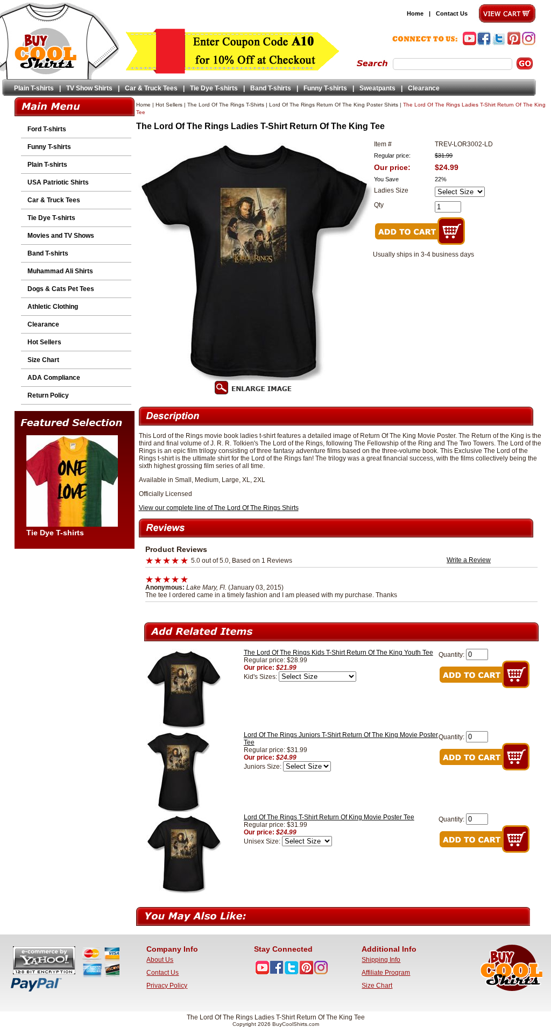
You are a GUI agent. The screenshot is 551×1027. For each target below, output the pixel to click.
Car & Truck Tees (151, 88)
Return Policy (48, 395)
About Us (159, 960)
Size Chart (43, 360)
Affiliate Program (386, 972)
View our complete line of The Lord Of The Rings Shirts (219, 508)
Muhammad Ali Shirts (60, 271)
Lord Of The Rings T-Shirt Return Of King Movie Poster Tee (329, 817)
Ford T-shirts (46, 129)
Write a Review (469, 560)
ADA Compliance (53, 377)
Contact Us (452, 13)
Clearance (424, 88)
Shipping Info (381, 960)
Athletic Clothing (52, 306)
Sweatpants (377, 88)
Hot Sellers (44, 342)
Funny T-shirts (325, 88)
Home (415, 13)
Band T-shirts (270, 88)
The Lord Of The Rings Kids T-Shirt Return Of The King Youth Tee (338, 652)
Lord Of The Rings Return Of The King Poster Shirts (333, 105)
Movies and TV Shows (60, 235)
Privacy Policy (166, 985)
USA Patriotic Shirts (58, 182)
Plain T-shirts (34, 88)
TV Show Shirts (89, 88)
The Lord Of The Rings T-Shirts (225, 105)
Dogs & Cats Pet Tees (60, 289)
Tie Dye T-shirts (214, 88)
